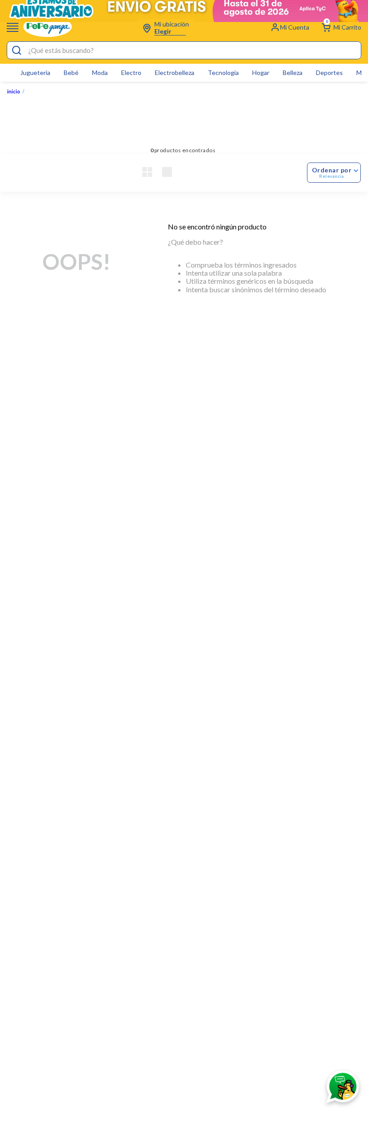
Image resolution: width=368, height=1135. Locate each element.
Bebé (71, 72)
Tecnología (223, 72)
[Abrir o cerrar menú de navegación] (12, 27)
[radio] (147, 173)
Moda (100, 72)
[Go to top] (330, 1049)
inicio (13, 91)
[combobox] (184, 50)
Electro (131, 72)
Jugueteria (35, 72)
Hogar (260, 72)
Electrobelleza (174, 72)
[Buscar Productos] (16, 50)
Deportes (329, 72)
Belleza (292, 72)
